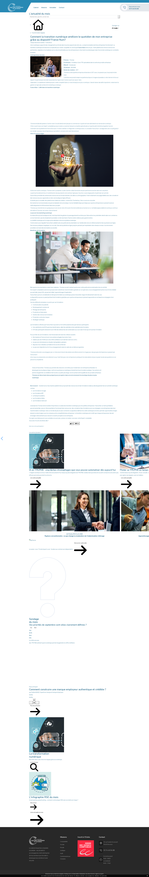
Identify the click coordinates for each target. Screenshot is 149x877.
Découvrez (33, 803)
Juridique (62, 850)
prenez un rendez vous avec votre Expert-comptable (76, 418)
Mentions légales (59, 874)
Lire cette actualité (35, 478)
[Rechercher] (119, 16)
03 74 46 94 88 (134, 9)
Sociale (62, 844)
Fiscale (62, 847)
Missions (44, 7)
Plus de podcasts (35, 705)
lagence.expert (99, 874)
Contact (61, 7)
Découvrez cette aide (80, 543)
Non (35, 627)
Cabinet (36, 7)
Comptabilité (64, 841)
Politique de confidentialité (71, 874)
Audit (61, 853)
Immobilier (53, 7)
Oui (31, 627)
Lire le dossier (34, 762)
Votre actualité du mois (36, 812)
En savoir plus (103, 875)
